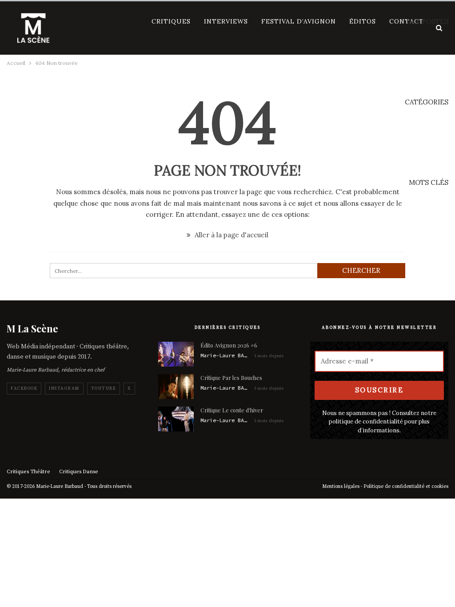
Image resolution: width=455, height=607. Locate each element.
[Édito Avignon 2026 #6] (176, 354)
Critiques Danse (78, 471)
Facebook (24, 388)
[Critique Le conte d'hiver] (176, 419)
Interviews (226, 21)
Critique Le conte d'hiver (231, 410)
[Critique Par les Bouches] (176, 386)
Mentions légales (340, 486)
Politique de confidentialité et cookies (405, 486)
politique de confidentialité (366, 421)
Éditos (362, 21)
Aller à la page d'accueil (230, 235)
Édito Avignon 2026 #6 (228, 345)
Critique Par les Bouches (231, 377)
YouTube (103, 388)
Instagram (64, 388)
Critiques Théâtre (28, 471)
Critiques (171, 21)
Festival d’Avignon (298, 21)
